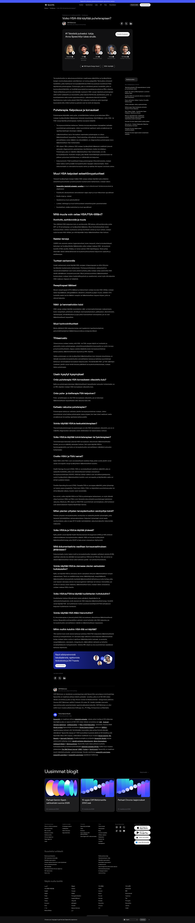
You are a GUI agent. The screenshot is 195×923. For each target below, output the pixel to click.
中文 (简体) (101, 886)
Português (127, 900)
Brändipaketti (101, 843)
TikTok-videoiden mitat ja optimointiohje (136, 104)
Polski (45, 896)
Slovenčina (101, 903)
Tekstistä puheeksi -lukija (104, 858)
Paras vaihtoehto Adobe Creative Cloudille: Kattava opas (137, 100)
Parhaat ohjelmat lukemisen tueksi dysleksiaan (55, 862)
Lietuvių (127, 905)
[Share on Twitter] (126, 23)
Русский (100, 896)
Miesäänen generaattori (104, 860)
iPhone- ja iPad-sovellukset (50, 826)
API (101, 5)
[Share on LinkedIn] (131, 23)
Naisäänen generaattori (50, 860)
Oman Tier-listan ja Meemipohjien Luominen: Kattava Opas (137, 92)
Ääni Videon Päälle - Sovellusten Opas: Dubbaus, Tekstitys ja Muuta (135, 112)
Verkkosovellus (48, 835)
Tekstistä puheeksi (48, 824)
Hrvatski (73, 905)
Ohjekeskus (101, 837)
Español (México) (75, 898)
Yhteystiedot (101, 828)
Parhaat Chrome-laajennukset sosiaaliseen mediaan (137, 133)
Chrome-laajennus (48, 837)
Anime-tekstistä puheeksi (50, 864)
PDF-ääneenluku (48, 871)
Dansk (99, 888)
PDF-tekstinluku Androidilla (50, 858)
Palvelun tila (101, 839)
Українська (127, 896)
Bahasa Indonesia (75, 908)
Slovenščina (128, 903)
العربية (45, 886)
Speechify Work (66, 832)
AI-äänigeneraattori (67, 826)
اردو (72, 910)
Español (46, 898)
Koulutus (82, 830)
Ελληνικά (100, 905)
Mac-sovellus (47, 830)
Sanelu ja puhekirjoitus (49, 856)
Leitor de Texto (101, 873)
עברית (45, 908)
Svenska (100, 898)
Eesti (45, 905)
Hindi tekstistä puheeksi (104, 868)
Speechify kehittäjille (85, 826)
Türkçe (46, 900)
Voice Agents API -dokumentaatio (88, 836)
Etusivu (46, 8)
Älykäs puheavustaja (103, 856)
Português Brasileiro (76, 896)
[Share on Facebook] (122, 23)
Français (73, 891)
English (46, 891)
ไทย (126, 898)
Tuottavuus (52, 8)
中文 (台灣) (127, 886)
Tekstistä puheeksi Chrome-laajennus (53, 868)
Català (126, 908)
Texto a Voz (47, 873)
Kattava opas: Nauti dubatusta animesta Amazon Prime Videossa (136, 107)
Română (100, 900)
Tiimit (81, 828)
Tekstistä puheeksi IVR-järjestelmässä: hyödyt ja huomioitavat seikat (137, 88)
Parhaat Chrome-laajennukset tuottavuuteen (137, 121)
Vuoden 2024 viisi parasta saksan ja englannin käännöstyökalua (137, 96)
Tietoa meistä (101, 826)
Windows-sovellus (48, 832)
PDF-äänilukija (47, 866)
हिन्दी (126, 891)
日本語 (73, 893)
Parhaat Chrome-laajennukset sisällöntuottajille (133, 129)
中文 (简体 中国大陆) (49, 888)
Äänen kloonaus (66, 830)
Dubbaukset (65, 828)
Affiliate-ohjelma (102, 835)
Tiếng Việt (73, 900)
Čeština (73, 888)
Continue (143, 919)
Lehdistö (100, 841)
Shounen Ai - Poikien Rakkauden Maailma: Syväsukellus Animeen (136, 125)
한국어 (100, 893)
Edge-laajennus (48, 839)
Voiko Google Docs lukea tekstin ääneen (107, 866)
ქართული (73, 903)
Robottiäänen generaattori (104, 862)
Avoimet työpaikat (102, 832)
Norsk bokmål (128, 893)
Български (46, 903)
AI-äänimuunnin (102, 864)
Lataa (96, 5)
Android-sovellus (48, 828)
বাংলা (99, 908)
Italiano (46, 893)
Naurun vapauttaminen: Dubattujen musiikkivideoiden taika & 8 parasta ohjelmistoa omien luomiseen (134, 117)
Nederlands (128, 888)
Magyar (73, 886)
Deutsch (100, 891)
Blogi (99, 830)
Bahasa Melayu (48, 910)
